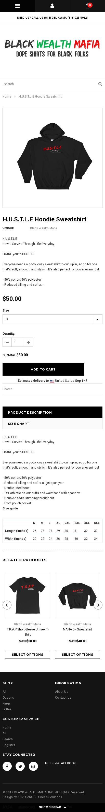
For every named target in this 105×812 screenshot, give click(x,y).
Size (6, 310)
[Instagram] (33, 766)
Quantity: (9, 334)
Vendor (8, 228)
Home (7, 96)
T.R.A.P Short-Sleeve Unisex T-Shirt (27, 632)
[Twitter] (20, 766)
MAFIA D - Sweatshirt (77, 629)
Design (8, 797)
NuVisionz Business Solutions (40, 797)
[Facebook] (7, 766)
